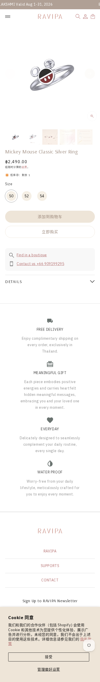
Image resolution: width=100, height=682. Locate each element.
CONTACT (49, 580)
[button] (78, 16)
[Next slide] (90, 74)
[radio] (11, 196)
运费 (24, 167)
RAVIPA (50, 551)
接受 (48, 657)
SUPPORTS (50, 565)
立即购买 (50, 231)
